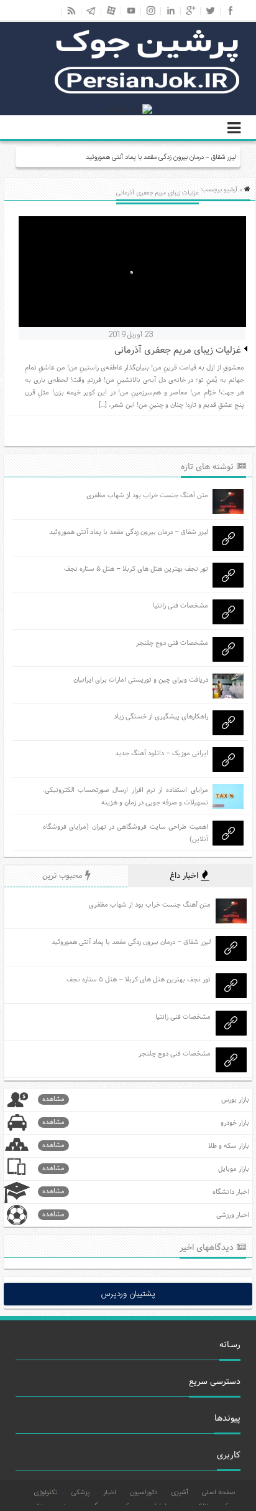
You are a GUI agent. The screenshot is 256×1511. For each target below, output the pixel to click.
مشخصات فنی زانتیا (180, 605)
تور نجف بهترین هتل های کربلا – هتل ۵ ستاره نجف (136, 568)
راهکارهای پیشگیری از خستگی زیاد (161, 716)
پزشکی (80, 1493)
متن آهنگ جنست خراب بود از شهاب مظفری (147, 495)
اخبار (110, 1493)
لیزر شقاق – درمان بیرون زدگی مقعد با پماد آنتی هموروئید (160, 157)
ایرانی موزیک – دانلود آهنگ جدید (161, 753)
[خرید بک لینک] (128, 109)
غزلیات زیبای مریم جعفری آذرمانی (177, 350)
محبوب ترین (63, 876)
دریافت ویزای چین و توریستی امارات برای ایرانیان (140, 679)
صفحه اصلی (218, 1493)
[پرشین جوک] (147, 92)
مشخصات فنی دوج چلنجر (172, 643)
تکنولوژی (46, 1493)
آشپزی (179, 1493)
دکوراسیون (143, 1493)
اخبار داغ (185, 876)
